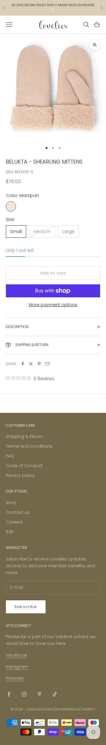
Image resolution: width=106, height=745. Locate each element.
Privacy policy (20, 475)
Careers (14, 522)
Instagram (17, 667)
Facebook (16, 655)
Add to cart (53, 273)
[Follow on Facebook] (9, 694)
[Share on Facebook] (22, 363)
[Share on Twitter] (31, 363)
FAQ (10, 456)
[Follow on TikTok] (55, 694)
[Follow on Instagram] (24, 694)
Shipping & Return (24, 436)
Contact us (17, 512)
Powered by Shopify (78, 709)
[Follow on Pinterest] (39, 694)
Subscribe (25, 606)
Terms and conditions (29, 446)
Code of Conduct (24, 466)
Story (11, 503)
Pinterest (15, 678)
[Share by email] (47, 363)
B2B (10, 532)
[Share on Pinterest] (39, 363)
